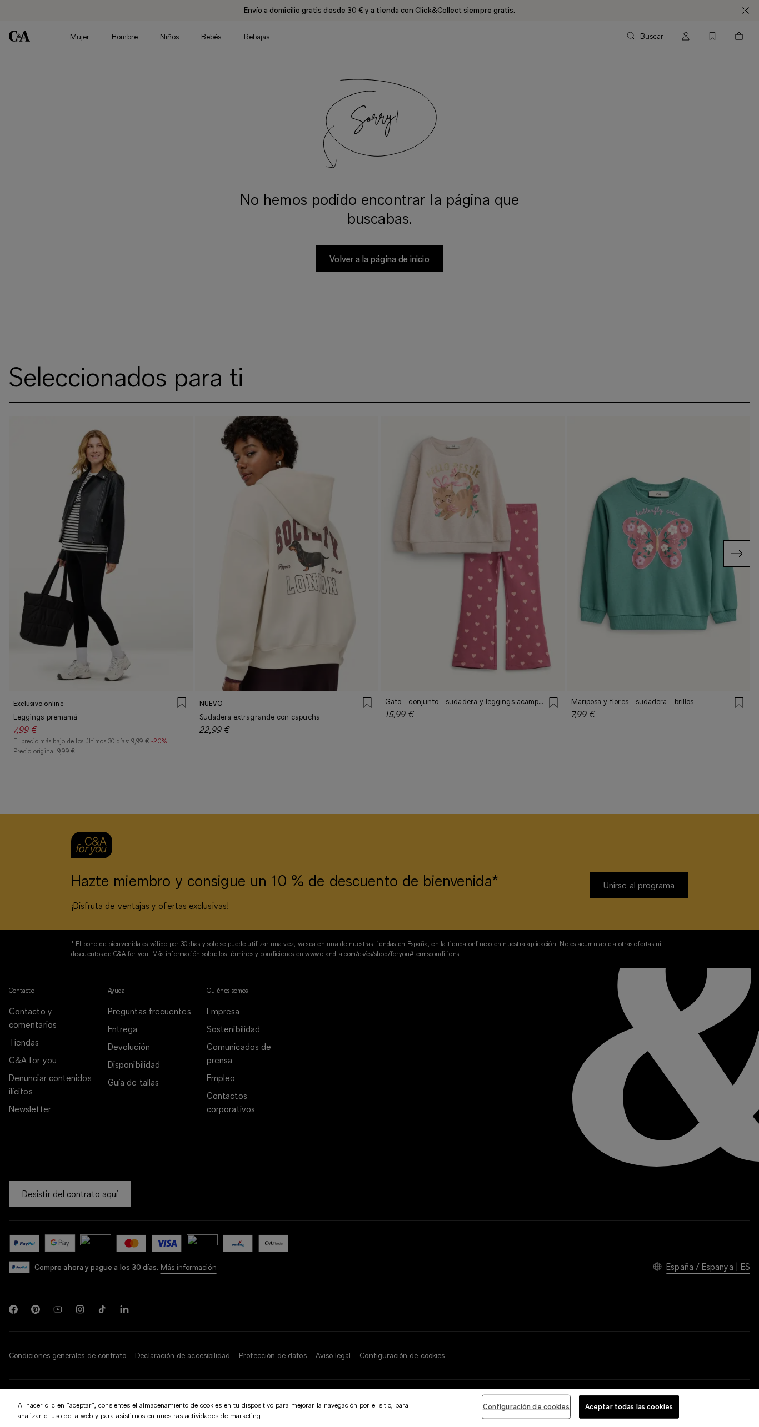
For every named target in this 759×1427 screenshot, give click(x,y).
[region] (379, 1408)
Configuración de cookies (526, 1406)
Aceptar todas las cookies (629, 1406)
